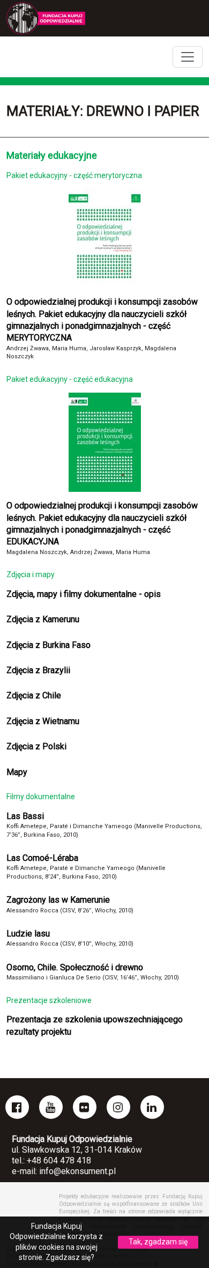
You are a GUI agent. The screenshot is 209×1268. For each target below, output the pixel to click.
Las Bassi (25, 816)
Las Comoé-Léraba (42, 858)
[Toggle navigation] (188, 57)
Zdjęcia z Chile (33, 695)
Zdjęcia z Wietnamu (42, 721)
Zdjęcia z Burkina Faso (48, 645)
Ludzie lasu (28, 933)
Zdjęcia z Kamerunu (42, 619)
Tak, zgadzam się (158, 1241)
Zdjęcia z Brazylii (38, 670)
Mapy (16, 772)
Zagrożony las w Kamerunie (58, 900)
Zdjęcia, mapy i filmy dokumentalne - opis (83, 594)
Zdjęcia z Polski (36, 746)
